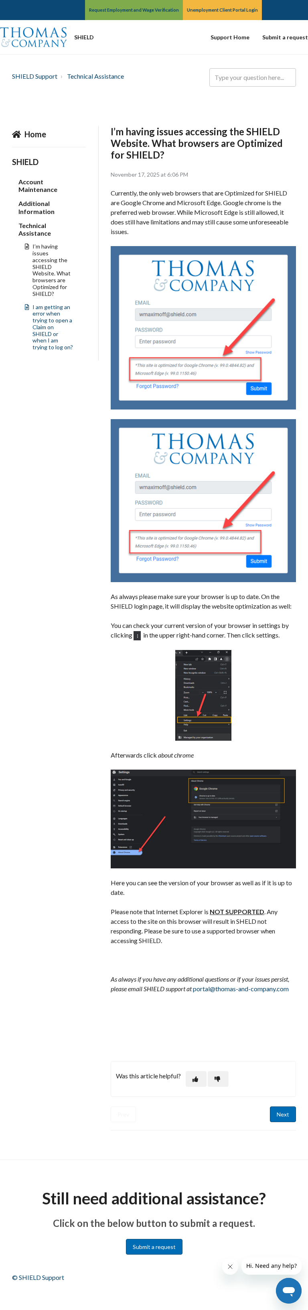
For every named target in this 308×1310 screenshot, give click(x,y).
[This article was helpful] (196, 1079)
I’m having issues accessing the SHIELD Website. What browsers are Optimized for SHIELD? (51, 270)
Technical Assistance (95, 76)
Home (35, 134)
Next (283, 1114)
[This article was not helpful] (218, 1079)
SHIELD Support (34, 76)
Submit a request (285, 37)
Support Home (230, 37)
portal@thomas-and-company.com (241, 988)
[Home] (33, 37)
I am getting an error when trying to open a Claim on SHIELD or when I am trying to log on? (52, 327)
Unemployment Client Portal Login (222, 9)
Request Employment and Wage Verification (134, 9)
